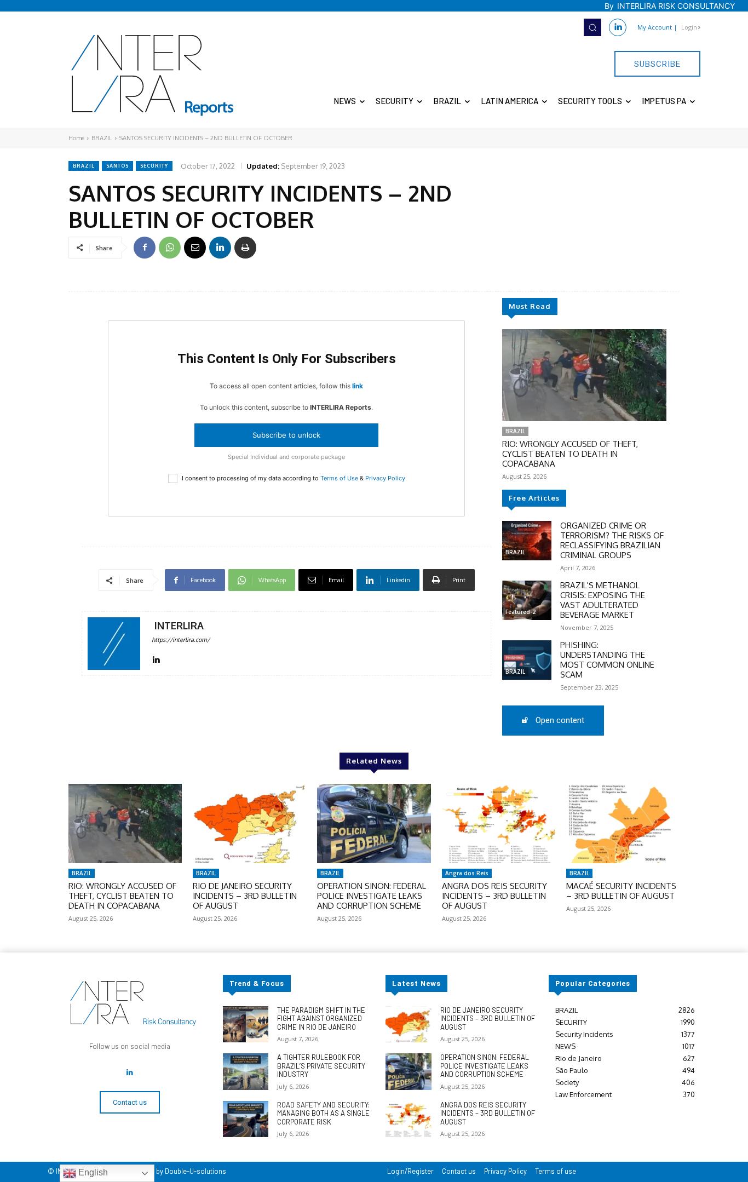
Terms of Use (339, 478)
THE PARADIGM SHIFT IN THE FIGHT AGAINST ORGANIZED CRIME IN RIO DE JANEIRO (321, 1018)
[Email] (195, 248)
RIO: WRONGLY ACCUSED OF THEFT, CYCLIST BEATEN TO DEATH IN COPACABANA (570, 454)
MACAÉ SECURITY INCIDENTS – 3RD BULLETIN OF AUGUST (621, 891)
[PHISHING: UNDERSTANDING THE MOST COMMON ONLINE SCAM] (526, 660)
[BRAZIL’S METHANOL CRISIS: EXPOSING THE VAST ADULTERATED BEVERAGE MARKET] (526, 600)
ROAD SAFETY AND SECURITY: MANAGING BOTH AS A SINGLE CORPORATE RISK (323, 1113)
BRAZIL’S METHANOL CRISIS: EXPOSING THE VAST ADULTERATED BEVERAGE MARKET (602, 600)
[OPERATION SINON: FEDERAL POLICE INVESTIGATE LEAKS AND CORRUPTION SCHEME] (373, 823)
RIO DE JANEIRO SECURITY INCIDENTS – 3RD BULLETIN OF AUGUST (245, 896)
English (92, 1172)
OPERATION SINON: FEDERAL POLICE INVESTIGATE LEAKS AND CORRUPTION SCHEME (371, 896)
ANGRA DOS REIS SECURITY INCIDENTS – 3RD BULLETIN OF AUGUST (494, 896)
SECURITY (154, 166)
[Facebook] (145, 248)
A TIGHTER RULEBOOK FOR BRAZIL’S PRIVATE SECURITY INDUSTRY (321, 1065)
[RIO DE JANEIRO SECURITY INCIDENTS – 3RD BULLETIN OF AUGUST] (249, 823)
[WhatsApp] (170, 248)
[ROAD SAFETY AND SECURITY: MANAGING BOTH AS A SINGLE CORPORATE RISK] (245, 1119)
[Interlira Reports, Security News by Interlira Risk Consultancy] (153, 76)
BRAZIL (101, 138)
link (357, 386)
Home (76, 138)
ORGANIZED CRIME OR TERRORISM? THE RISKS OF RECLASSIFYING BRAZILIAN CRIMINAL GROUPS (612, 540)
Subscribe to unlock (286, 435)
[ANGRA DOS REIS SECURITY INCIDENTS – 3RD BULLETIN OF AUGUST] (498, 823)
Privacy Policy (385, 478)
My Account (654, 27)
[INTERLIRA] (114, 643)
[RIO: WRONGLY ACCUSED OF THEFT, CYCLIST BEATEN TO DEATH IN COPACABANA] (584, 375)
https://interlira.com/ (181, 640)
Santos (117, 166)
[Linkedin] (617, 27)
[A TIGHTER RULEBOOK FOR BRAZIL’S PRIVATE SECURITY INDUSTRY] (245, 1071)
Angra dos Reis (466, 873)
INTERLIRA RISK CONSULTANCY (676, 5)
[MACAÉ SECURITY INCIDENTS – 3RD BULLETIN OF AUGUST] (623, 823)
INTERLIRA (179, 626)
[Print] (245, 248)
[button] (592, 27)
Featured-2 (520, 612)
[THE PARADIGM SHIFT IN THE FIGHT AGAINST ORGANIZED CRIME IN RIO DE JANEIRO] (245, 1024)
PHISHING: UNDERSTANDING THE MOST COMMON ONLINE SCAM (607, 660)
